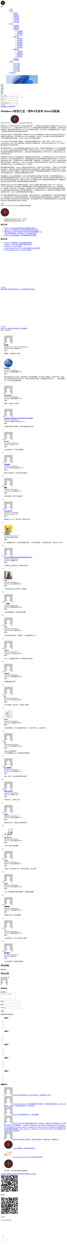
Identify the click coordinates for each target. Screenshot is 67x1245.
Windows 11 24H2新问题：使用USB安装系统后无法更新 (21, 230)
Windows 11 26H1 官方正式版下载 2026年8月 (18, 244)
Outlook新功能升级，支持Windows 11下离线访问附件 (20, 233)
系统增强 (20, 44)
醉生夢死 (7, 953)
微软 (11, 62)
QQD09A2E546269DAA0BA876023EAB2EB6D (18, 418)
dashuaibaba (8, 511)
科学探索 (16, 18)
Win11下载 (16, 65)
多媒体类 (16, 27)
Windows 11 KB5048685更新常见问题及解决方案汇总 (20, 228)
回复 (5, 350)
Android (15, 58)
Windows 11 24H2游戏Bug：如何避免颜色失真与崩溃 (20, 235)
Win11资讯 (16, 63)
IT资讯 (15, 13)
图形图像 (16, 25)
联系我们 (27, 1174)
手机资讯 (16, 16)
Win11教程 (16, 67)
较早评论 (3, 969)
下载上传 (20, 51)
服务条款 (9, 1174)
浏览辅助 (20, 53)
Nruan (21, 123)
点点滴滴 (7, 464)
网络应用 (20, 55)
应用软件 (16, 29)
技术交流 (13, 72)
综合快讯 (16, 22)
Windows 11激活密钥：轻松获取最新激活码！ (19, 242)
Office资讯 (16, 69)
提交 (2, 1011)
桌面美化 (20, 47)
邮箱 (2, 1004)
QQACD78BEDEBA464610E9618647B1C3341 (18, 557)
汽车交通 (16, 20)
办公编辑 (20, 31)
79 (23, 123)
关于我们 (3, 1174)
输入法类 (20, 35)
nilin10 (6, 814)
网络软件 (16, 49)
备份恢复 (20, 42)
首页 (11, 9)
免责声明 (21, 1174)
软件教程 (16, 60)
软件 (11, 24)
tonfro (6, 860)
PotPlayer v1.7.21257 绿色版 (13, 246)
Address (3, 1007)
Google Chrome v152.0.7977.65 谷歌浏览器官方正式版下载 (22, 248)
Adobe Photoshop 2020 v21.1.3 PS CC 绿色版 (18, 250)
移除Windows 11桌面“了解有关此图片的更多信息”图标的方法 (23, 231)
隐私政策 (15, 1174)
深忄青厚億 (7, 768)
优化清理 (20, 40)
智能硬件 (16, 15)
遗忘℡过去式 (8, 791)
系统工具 (16, 36)
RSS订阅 (33, 1174)
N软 (23, 221)
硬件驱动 (20, 45)
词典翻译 (20, 33)
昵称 (2, 1001)
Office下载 (16, 71)
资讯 (11, 11)
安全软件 (20, 38)
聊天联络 (20, 56)
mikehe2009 (7, 395)
